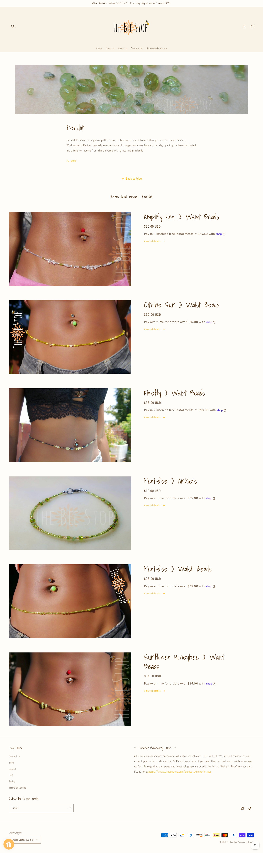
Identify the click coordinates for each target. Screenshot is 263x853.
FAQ (11, 775)
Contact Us (14, 756)
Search (12, 768)
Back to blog (134, 178)
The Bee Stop (232, 842)
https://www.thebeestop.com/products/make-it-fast (179, 772)
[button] (13, 26)
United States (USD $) (22, 839)
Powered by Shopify (246, 842)
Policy (12, 781)
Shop (11, 762)
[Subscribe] (69, 808)
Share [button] (73, 160)
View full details (152, 241)
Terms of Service (17, 787)
